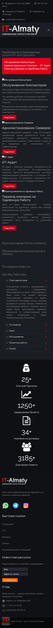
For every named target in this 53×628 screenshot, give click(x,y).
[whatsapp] (5, 505)
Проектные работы (17, 343)
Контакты (6, 537)
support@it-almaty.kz (15, 19)
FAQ (4, 530)
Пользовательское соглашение (16, 550)
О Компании (8, 524)
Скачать (5, 543)
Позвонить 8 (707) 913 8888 (17, 3)
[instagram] (25, 505)
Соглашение (14, 325)
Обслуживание (15, 337)
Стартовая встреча (17, 280)
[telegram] (15, 505)
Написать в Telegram (15, 11)
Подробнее (9, 117)
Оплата (12, 348)
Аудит (11, 331)
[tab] (26, 280)
